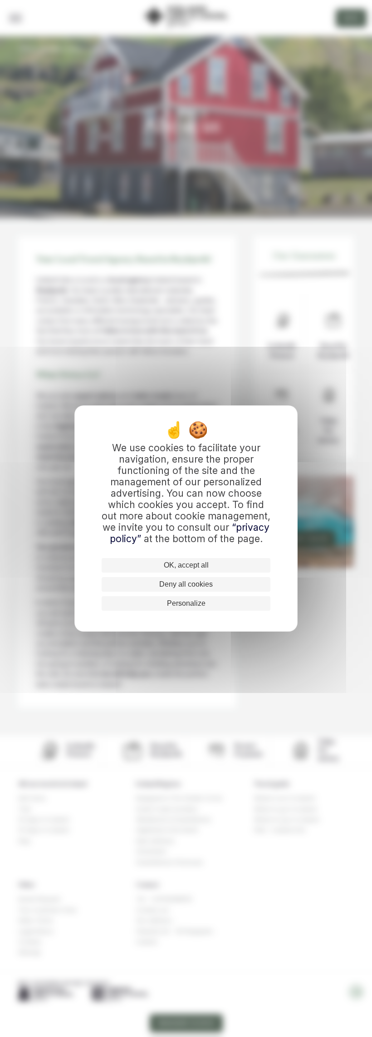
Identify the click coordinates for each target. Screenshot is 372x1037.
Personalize (186, 603)
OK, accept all (186, 565)
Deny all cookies (186, 584)
